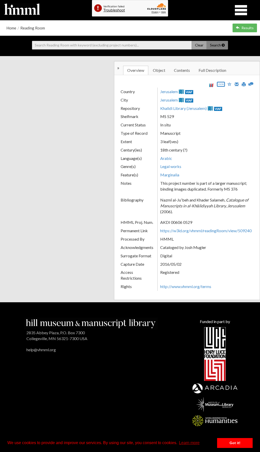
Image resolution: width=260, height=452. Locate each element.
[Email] (237, 83)
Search (216, 45)
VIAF (189, 92)
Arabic (166, 158)
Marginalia (169, 174)
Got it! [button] (235, 443)
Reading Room (32, 28)
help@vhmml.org (41, 349)
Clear (199, 45)
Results (247, 28)
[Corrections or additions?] (250, 83)
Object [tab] (159, 70)
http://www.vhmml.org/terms (185, 286)
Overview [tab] (135, 70)
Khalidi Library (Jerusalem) (183, 108)
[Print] (244, 83)
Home (11, 28)
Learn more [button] (189, 443)
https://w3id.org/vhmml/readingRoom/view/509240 (206, 230)
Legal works (170, 166)
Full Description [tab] (212, 70)
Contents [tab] (182, 70)
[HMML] (91, 323)
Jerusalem (169, 91)
